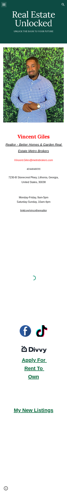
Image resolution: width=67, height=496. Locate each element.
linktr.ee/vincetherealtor (33, 210)
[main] (33, 22)
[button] (4, 4)
